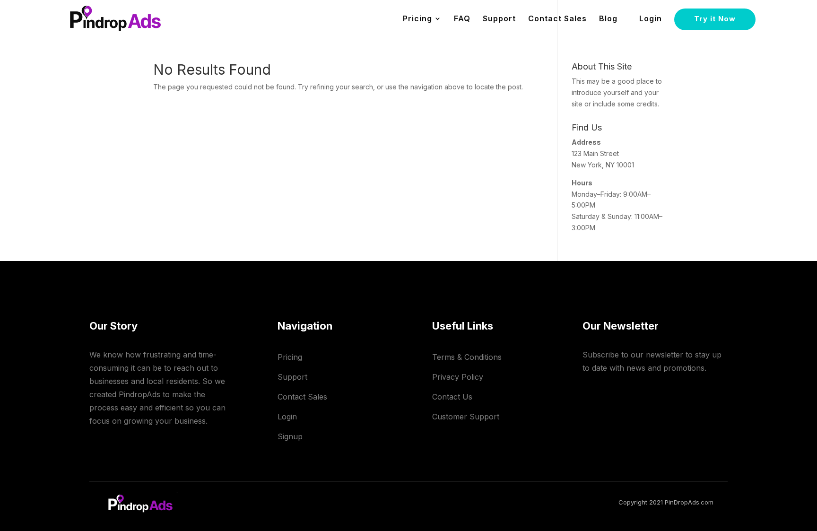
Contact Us (452, 396)
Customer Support (465, 416)
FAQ (462, 19)
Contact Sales (557, 19)
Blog (608, 19)
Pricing (290, 357)
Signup (290, 436)
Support (499, 19)
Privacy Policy (457, 377)
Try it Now (715, 18)
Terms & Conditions (467, 357)
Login (650, 19)
